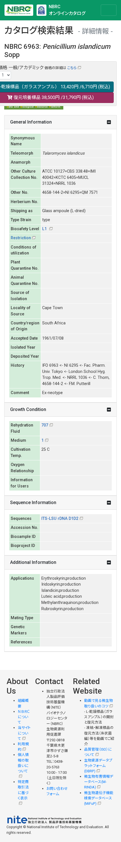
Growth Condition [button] (28, 409)
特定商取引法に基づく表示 (23, 790)
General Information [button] (31, 122)
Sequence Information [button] (33, 502)
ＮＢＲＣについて (24, 716)
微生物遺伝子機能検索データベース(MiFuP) (98, 798)
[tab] (60, 122)
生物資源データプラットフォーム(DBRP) (98, 765)
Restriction (21, 238)
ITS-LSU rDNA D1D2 (59, 518)
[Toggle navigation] (108, 10)
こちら (72, 68)
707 (44, 425)
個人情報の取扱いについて (23, 763)
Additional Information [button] (33, 562)
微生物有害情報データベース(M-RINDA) (98, 781)
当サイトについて (24, 733)
